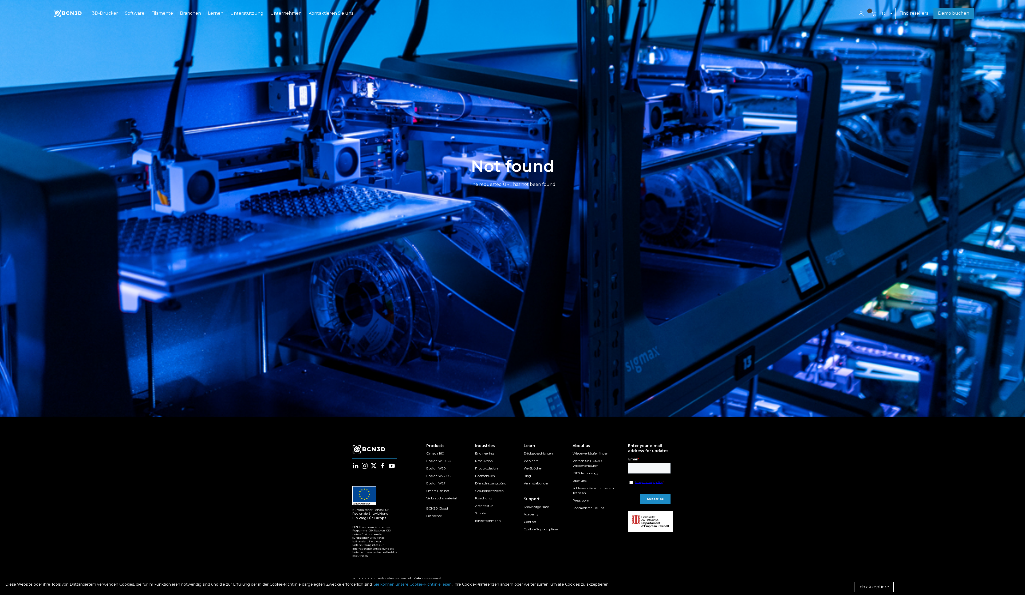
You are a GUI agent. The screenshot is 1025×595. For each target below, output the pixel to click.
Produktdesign (486, 468)
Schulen (481, 513)
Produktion (484, 461)
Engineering (484, 453)
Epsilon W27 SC (438, 476)
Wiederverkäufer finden (590, 453)
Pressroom (581, 500)
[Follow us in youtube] (392, 466)
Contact (530, 522)
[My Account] (861, 12)
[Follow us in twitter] (373, 466)
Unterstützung (246, 13)
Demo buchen (953, 13)
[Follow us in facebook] (383, 466)
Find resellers (914, 13)
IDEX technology (585, 473)
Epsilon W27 (436, 483)
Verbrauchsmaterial (441, 498)
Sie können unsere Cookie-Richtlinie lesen (413, 584)
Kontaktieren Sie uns (331, 13)
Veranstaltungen (536, 483)
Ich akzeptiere (873, 586)
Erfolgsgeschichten (538, 453)
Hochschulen (485, 476)
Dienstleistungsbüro (490, 483)
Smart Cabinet (437, 491)
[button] (887, 13)
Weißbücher (533, 468)
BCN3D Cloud (437, 508)
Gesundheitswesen (489, 491)
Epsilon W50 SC (438, 461)
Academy (531, 514)
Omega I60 (435, 453)
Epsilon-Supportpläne (541, 529)
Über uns (579, 481)
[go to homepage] (67, 13)
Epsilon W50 (436, 468)
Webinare (531, 461)
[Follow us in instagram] (364, 466)
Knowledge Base (536, 507)
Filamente (162, 13)
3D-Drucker (105, 13)
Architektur (484, 506)
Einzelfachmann (488, 521)
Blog (527, 476)
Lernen (215, 13)
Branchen (190, 13)
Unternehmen (286, 13)
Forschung (483, 498)
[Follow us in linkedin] (355, 466)
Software (134, 13)
